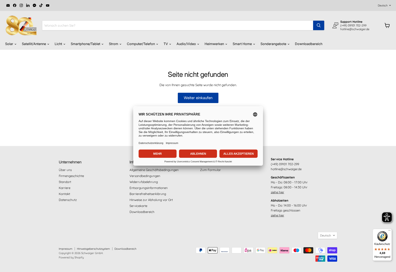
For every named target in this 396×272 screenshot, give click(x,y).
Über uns (65, 170)
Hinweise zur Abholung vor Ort (151, 200)
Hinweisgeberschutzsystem (93, 248)
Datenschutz (68, 200)
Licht (59, 44)
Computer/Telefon (141, 44)
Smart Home (243, 44)
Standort (65, 182)
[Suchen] (318, 25)
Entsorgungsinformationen (149, 188)
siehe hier (277, 192)
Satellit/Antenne (34, 44)
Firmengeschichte (71, 176)
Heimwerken (215, 44)
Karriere (64, 188)
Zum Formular (210, 170)
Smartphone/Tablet (86, 44)
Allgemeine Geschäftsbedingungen (154, 170)
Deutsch (383, 5)
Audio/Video (187, 44)
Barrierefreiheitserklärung (148, 194)
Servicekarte (138, 206)
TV (166, 44)
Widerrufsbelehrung (144, 182)
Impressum (65, 248)
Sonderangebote (273, 44)
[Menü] (389, 231)
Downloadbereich (308, 44)
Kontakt (64, 194)
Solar (9, 44)
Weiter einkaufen (198, 98)
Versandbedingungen (145, 176)
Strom (114, 44)
